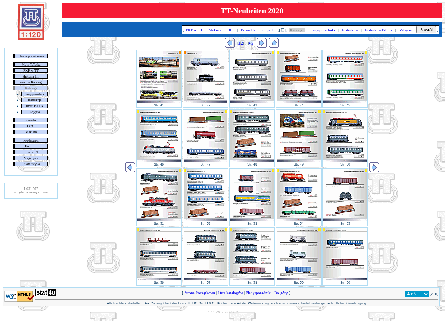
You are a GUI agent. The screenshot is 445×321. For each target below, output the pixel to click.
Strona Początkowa (199, 293)
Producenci (31, 140)
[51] (159, 220)
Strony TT (31, 152)
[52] (205, 220)
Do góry (281, 293)
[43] (252, 102)
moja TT (269, 30)
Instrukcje (34, 100)
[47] (205, 161)
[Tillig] (274, 47)
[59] (299, 279)
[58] (252, 279)
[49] (299, 161)
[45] (345, 102)
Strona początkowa (31, 56)
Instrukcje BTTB (378, 30)
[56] (159, 279)
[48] (252, 161)
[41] (159, 102)
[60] (345, 279)
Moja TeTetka (31, 64)
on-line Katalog (31, 82)
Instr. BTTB (34, 106)
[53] (252, 220)
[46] (159, 161)
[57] (205, 279)
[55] (345, 220)
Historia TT (31, 76)
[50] (345, 161)
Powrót (426, 29)
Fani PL (31, 146)
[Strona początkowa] (31, 39)
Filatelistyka (31, 164)
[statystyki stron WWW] (45, 295)
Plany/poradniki (34, 94)
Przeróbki (31, 120)
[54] (299, 220)
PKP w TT (31, 70)
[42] (205, 102)
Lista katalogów (230, 293)
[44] (299, 102)
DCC (30, 126)
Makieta (31, 132)
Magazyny (31, 158)
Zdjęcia (35, 112)
